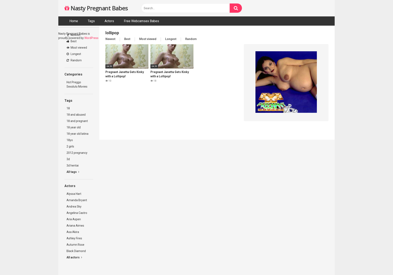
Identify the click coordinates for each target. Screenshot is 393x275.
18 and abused (76, 114)
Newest (75, 35)
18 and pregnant (77, 121)
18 (68, 108)
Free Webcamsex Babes (141, 21)
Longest (75, 54)
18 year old (74, 127)
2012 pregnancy (77, 152)
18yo (70, 140)
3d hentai (73, 165)
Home (73, 21)
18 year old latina (77, 133)
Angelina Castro (77, 213)
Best (73, 41)
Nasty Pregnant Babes (98, 8)
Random (76, 60)
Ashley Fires (74, 238)
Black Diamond (76, 251)
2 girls (70, 146)
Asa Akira (73, 232)
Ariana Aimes (75, 225)
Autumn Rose (75, 244)
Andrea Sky (74, 206)
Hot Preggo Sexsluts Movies (77, 84)
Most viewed (78, 47)
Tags (91, 21)
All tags (72, 171)
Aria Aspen (74, 219)
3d (68, 159)
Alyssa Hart (74, 193)
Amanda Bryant (77, 200)
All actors (73, 257)
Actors (109, 21)
